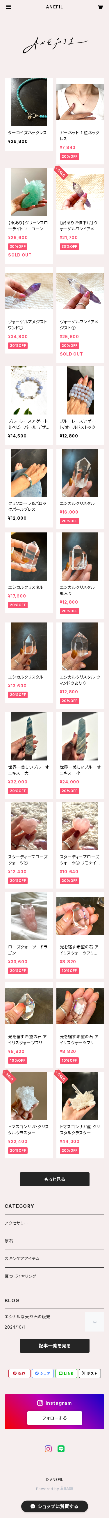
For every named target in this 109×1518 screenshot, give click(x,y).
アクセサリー (16, 1223)
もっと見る (54, 1179)
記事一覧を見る (55, 1346)
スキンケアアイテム (22, 1258)
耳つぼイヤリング (20, 1276)
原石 (9, 1240)
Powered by (48, 1489)
